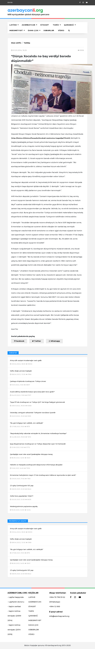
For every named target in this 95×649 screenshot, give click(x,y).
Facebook (19, 341)
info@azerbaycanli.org (59, 616)
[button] (69, 30)
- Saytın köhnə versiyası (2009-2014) (15, 615)
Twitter (37, 341)
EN (9, 2)
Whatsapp (55, 341)
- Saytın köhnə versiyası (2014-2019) (14, 629)
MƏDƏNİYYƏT (16, 30)
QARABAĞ (69, 25)
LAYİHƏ (13, 25)
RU (11, 2)
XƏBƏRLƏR (49, 30)
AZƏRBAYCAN (28, 25)
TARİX (56, 25)
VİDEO (61, 30)
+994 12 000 (54, 606)
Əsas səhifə (16, 43)
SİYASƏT (44, 25)
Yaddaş (27, 43)
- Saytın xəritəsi (14, 606)
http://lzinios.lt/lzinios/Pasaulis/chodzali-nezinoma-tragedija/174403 (41, 138)
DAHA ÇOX (33, 30)
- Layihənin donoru (16, 602)
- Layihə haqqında (16, 597)
